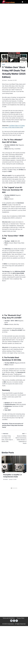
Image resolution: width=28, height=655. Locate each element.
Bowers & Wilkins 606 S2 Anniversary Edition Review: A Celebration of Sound (21, 438)
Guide (3, 64)
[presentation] (14, 464)
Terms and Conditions (9, 618)
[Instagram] (14, 621)
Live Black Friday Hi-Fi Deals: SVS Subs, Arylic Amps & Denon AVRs (7, 437)
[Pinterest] (16, 621)
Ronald (5, 80)
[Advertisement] (14, 20)
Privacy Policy (20, 618)
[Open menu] (25, 2)
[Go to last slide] (4, 471)
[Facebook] (11, 621)
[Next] (24, 471)
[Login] (22, 1)
